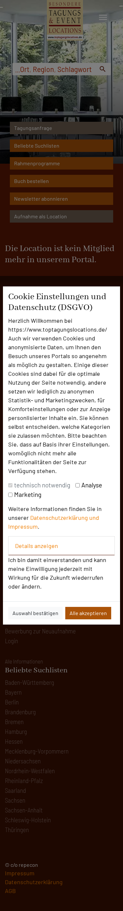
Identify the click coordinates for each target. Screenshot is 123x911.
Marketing (27, 494)
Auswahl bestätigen (35, 613)
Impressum (23, 526)
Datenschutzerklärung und (64, 517)
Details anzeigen (36, 545)
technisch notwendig (42, 485)
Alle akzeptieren (88, 613)
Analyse (91, 485)
